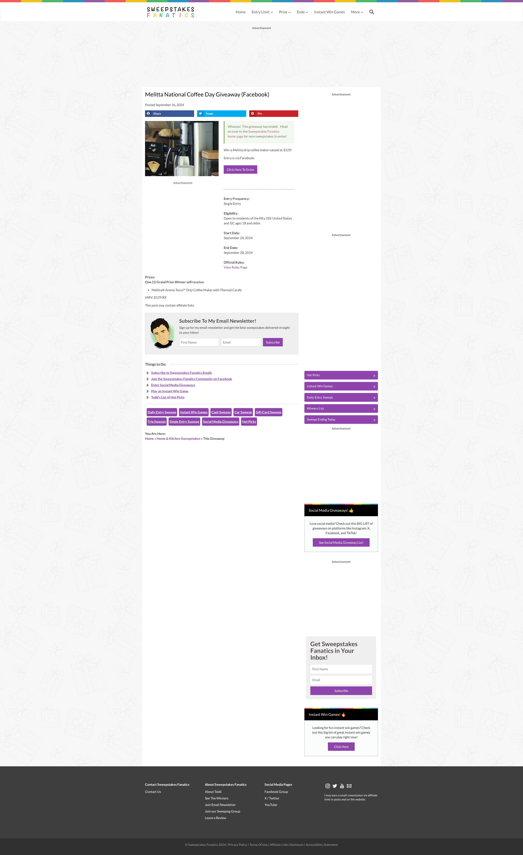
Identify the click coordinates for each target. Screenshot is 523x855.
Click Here (341, 747)
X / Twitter (272, 798)
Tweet (209, 113)
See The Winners (216, 798)
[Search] (372, 12)
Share (157, 113)
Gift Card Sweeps (268, 412)
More (355, 12)
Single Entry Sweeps (184, 421)
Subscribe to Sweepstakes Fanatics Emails (181, 373)
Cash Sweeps (221, 412)
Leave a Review (215, 818)
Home (241, 12)
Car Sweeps (243, 412)
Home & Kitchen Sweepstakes (178, 438)
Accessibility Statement (322, 844)
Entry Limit (260, 12)
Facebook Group (276, 791)
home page (235, 136)
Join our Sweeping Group (222, 811)
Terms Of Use (258, 844)
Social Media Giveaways (220, 421)
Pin (260, 113)
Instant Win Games (329, 12)
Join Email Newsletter (220, 805)
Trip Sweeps (157, 421)
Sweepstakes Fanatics (263, 131)
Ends (301, 12)
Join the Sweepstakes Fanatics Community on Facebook (191, 379)
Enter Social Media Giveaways (173, 385)
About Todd (213, 791)
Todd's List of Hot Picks (167, 397)
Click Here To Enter (240, 169)
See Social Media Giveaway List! (341, 542)
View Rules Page (235, 267)
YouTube (271, 805)
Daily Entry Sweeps (162, 412)
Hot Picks (249, 421)
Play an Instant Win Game (169, 391)
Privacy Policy (238, 844)
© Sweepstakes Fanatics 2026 (206, 844)
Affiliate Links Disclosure (287, 844)
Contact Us (153, 791)
